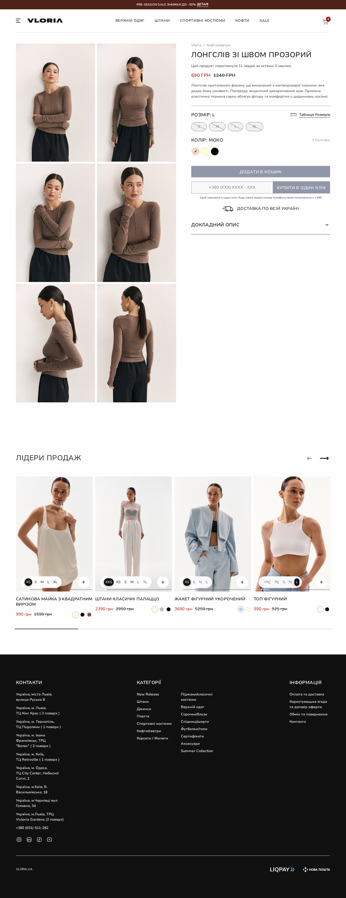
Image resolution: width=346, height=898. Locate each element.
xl (55, 582)
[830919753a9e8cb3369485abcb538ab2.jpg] (136, 102)
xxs (108, 582)
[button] (260, 225)
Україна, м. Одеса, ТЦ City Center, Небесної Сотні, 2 (37, 773)
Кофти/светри (218, 45)
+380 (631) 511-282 (32, 827)
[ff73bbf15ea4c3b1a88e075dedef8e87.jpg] (136, 343)
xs (28, 582)
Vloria (196, 45)
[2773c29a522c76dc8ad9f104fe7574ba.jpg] (136, 223)
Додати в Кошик (261, 172)
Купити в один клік (301, 188)
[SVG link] (18, 21)
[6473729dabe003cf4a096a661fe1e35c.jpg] (55, 223)
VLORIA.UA (24, 869)
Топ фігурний (270, 599)
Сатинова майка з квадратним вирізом (54, 601)
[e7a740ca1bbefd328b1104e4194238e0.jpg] (55, 102)
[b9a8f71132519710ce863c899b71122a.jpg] (55, 343)
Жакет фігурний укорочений (210, 599)
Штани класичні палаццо (127, 599)
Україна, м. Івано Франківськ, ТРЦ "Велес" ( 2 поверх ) (33, 740)
